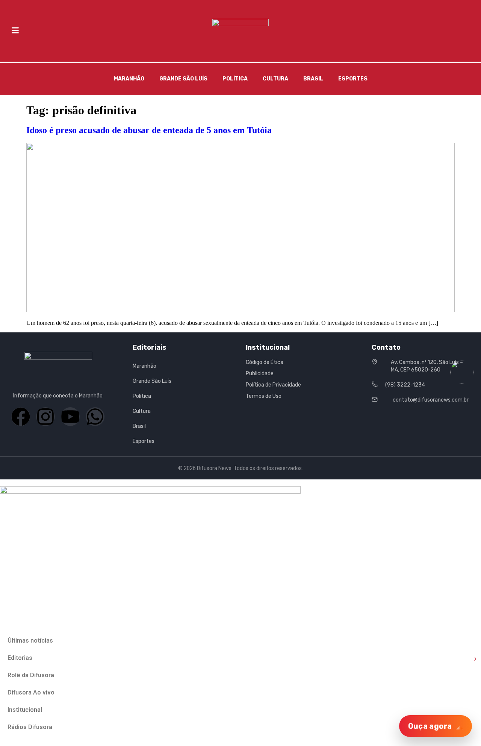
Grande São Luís (183, 79)
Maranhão (129, 79)
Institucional (25, 709)
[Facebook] (20, 416)
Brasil (313, 79)
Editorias (242, 658)
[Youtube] (70, 416)
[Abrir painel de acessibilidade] (461, 372)
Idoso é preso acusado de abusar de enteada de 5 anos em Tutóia (149, 130)
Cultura (275, 79)
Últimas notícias (30, 640)
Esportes (353, 79)
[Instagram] (45, 416)
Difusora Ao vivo (31, 692)
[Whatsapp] (95, 416)
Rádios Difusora (30, 727)
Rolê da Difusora (31, 675)
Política (235, 79)
